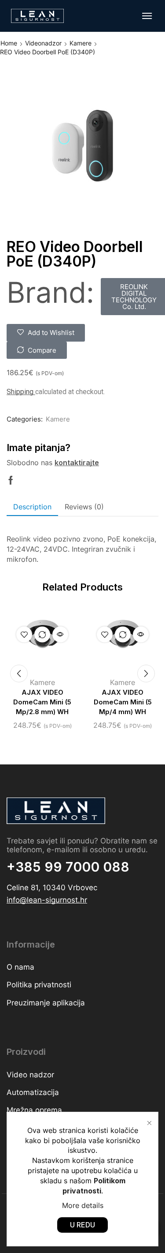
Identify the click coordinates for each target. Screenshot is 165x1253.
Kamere (81, 43)
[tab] (32, 507)
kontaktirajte (77, 462)
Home (8, 43)
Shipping (21, 392)
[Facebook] (11, 480)
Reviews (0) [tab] (84, 506)
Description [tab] (32, 506)
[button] (147, 16)
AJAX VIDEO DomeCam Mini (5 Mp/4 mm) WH (123, 702)
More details (82, 1205)
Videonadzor (43, 43)
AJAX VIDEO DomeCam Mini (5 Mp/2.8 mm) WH (42, 702)
